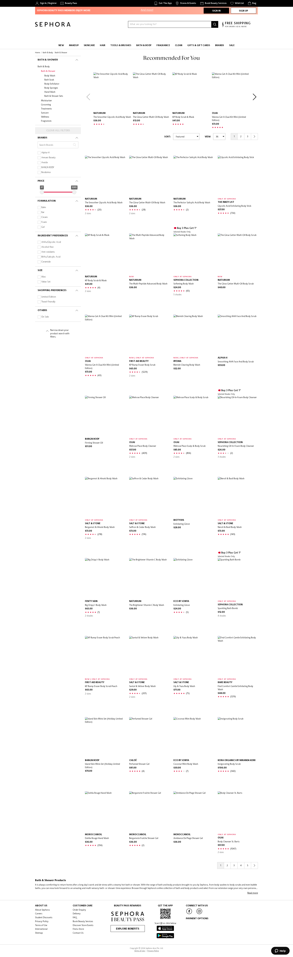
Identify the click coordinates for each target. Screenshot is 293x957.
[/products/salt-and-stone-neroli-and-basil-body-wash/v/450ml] (238, 497)
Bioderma (46, 172)
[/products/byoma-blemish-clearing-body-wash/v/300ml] (193, 335)
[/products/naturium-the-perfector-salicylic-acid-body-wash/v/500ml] (193, 176)
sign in (216, 11)
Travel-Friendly (48, 302)
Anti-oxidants (48, 252)
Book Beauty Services (83, 921)
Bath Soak (49, 79)
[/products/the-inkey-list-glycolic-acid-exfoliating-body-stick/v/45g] (238, 176)
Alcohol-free (47, 247)
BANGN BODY (47, 167)
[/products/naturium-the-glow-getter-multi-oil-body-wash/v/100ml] (152, 91)
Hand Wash (49, 91)
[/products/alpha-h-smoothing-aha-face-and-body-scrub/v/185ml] (238, 335)
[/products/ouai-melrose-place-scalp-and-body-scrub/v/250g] (193, 416)
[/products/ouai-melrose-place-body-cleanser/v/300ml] (149, 416)
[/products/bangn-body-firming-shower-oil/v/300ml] (105, 416)
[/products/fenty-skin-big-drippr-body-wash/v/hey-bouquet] (105, 578)
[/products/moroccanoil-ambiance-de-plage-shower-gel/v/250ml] (193, 811)
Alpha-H (45, 153)
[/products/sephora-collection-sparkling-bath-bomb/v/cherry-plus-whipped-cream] (238, 578)
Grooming (46, 104)
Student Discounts (43, 917)
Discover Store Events (83, 925)
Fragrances (46, 120)
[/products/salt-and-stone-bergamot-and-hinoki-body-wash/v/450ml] (105, 497)
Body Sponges (51, 87)
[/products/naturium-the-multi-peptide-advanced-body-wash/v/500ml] (149, 253)
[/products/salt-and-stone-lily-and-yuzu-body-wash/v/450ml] (193, 656)
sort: (167, 137)
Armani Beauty (48, 158)
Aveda (44, 162)
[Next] (254, 97)
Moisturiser (46, 100)
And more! (147, 6)
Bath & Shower (48, 71)
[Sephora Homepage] (52, 25)
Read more (252, 892)
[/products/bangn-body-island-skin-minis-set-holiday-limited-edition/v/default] (105, 737)
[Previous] (88, 97)
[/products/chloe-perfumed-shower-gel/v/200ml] (149, 737)
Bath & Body (44, 66)
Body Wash (49, 75)
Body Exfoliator (51, 83)
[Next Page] (254, 136)
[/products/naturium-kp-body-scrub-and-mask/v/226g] (191, 91)
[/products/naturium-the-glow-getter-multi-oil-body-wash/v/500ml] (149, 176)
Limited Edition (48, 297)
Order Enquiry (79, 909)
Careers (38, 913)
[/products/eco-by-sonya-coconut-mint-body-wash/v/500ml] (193, 737)
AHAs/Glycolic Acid (51, 242)
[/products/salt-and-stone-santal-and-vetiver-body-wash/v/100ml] (149, 656)
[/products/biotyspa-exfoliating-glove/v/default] (193, 497)
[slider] (42, 192)
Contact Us (78, 932)
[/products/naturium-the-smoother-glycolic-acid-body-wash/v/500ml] (112, 91)
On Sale (45, 317)
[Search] (214, 24)
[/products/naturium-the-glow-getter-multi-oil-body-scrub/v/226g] (238, 253)
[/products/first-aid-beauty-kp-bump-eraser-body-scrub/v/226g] (149, 335)
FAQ (75, 917)
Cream (44, 217)
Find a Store (78, 929)
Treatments (46, 108)
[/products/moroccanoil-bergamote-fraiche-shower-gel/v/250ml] (149, 811)
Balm (43, 207)
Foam (44, 222)
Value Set (46, 282)
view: (208, 137)
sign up (243, 11)
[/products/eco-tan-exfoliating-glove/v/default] (193, 578)
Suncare (44, 112)
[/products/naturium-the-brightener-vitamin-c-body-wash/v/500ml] (149, 578)
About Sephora (42, 909)
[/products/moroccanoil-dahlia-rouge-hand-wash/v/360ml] (105, 811)
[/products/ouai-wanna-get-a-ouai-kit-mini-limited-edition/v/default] (231, 91)
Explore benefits (127, 929)
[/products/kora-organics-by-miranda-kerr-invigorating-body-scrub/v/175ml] (238, 737)
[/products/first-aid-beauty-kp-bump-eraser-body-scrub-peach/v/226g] (105, 656)
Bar (42, 212)
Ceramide (46, 262)
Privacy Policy (41, 921)
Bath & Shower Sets (53, 96)
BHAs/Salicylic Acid (50, 257)
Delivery (77, 913)
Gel (43, 227)
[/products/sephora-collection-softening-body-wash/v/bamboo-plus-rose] (193, 253)
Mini (43, 277)
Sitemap (39, 932)
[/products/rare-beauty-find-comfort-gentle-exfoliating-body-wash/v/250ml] (238, 656)
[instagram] (199, 913)
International (41, 929)
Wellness (45, 116)
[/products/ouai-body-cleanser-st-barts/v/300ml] (238, 811)
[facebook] (189, 913)
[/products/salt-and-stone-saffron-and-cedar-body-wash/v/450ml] (149, 497)
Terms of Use (41, 925)
